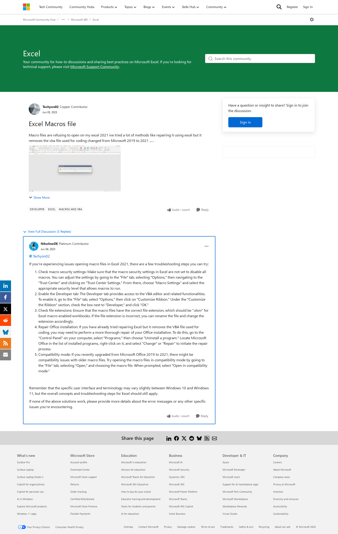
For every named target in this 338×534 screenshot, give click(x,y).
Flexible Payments (80, 513)
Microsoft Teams (178, 499)
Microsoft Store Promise (83, 506)
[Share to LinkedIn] (168, 437)
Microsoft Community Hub (39, 19)
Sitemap (128, 526)
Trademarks (226, 526)
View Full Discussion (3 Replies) (49, 231)
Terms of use (208, 526)
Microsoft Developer (234, 469)
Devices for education (133, 469)
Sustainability (280, 513)
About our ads (282, 526)
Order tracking (78, 491)
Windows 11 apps (27, 513)
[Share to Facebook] (176, 437)
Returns (74, 484)
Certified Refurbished (82, 499)
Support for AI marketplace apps (240, 484)
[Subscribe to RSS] (206, 437)
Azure (226, 462)
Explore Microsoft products (32, 506)
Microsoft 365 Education (134, 484)
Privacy (168, 526)
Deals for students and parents (138, 506)
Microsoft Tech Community (237, 491)
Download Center (80, 469)
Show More (42, 197)
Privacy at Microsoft (284, 484)
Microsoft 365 (79, 19)
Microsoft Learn (231, 477)
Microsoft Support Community (94, 66)
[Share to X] (184, 437)
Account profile (78, 462)
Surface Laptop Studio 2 (30, 477)
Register (292, 7)
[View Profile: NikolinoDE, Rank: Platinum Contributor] (33, 246)
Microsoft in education (133, 462)
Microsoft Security (179, 469)
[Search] (279, 7)
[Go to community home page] (26, 6)
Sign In (308, 7)
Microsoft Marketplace (235, 499)
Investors (278, 491)
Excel (96, 19)
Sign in (245, 122)
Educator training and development (140, 499)
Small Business (177, 513)
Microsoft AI (176, 462)
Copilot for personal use (30, 491)
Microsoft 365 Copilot (181, 506)
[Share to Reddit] (191, 437)
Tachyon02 (51, 107)
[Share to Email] (214, 437)
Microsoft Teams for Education (138, 477)
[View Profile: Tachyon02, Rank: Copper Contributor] (34, 109)
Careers (277, 462)
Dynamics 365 (177, 477)
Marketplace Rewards (235, 506)
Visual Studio (230, 513)
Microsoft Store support (83, 477)
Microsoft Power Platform (183, 491)
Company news (281, 477)
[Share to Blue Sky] (199, 437)
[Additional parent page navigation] (63, 19)
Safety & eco (246, 526)
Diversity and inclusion (285, 499)
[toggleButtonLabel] (312, 19)
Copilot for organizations (31, 484)
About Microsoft (282, 469)
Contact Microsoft (148, 526)
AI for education (130, 513)
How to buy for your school (136, 491)
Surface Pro (23, 462)
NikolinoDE (49, 243)
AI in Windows (25, 499)
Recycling (264, 526)
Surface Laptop (25, 469)
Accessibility (280, 506)
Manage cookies (186, 526)
